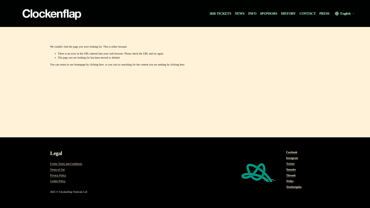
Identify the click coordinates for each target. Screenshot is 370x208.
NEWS (239, 13)
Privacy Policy (58, 175)
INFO (252, 13)
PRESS (324, 13)
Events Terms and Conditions (66, 163)
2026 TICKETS (220, 13)
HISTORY (288, 13)
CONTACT (307, 13)
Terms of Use (57, 169)
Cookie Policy (58, 181)
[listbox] (345, 13)
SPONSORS (268, 13)
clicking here (97, 64)
